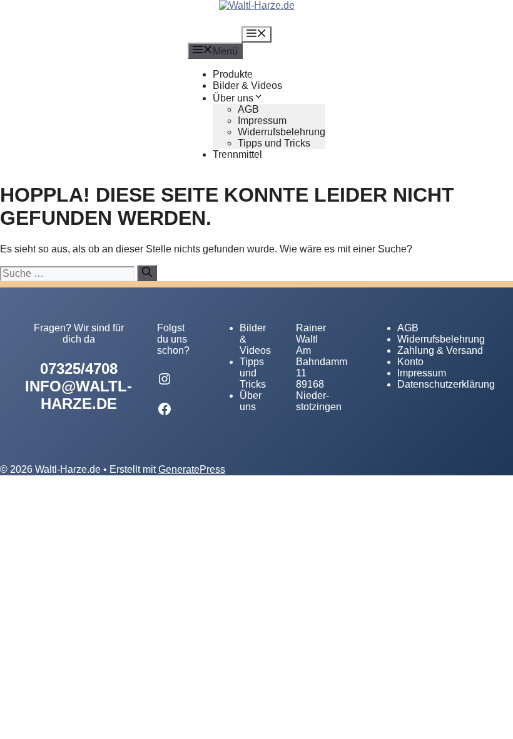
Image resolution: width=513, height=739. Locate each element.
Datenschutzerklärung (446, 384)
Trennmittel (237, 154)
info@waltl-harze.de (78, 395)
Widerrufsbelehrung (281, 132)
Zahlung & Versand (440, 350)
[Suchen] (147, 273)
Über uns (233, 98)
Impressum (262, 120)
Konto (410, 361)
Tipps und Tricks (274, 143)
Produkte (233, 74)
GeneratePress (191, 469)
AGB (248, 109)
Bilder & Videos (247, 85)
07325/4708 (79, 368)
